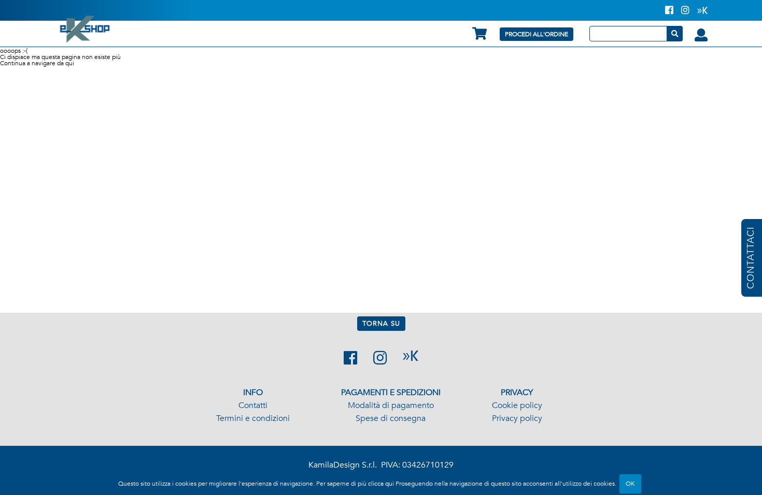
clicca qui (381, 483)
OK (630, 483)
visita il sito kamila (410, 355)
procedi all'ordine (536, 34)
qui (69, 63)
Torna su (381, 323)
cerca (675, 33)
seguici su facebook (350, 358)
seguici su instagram (380, 358)
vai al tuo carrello (479, 33)
